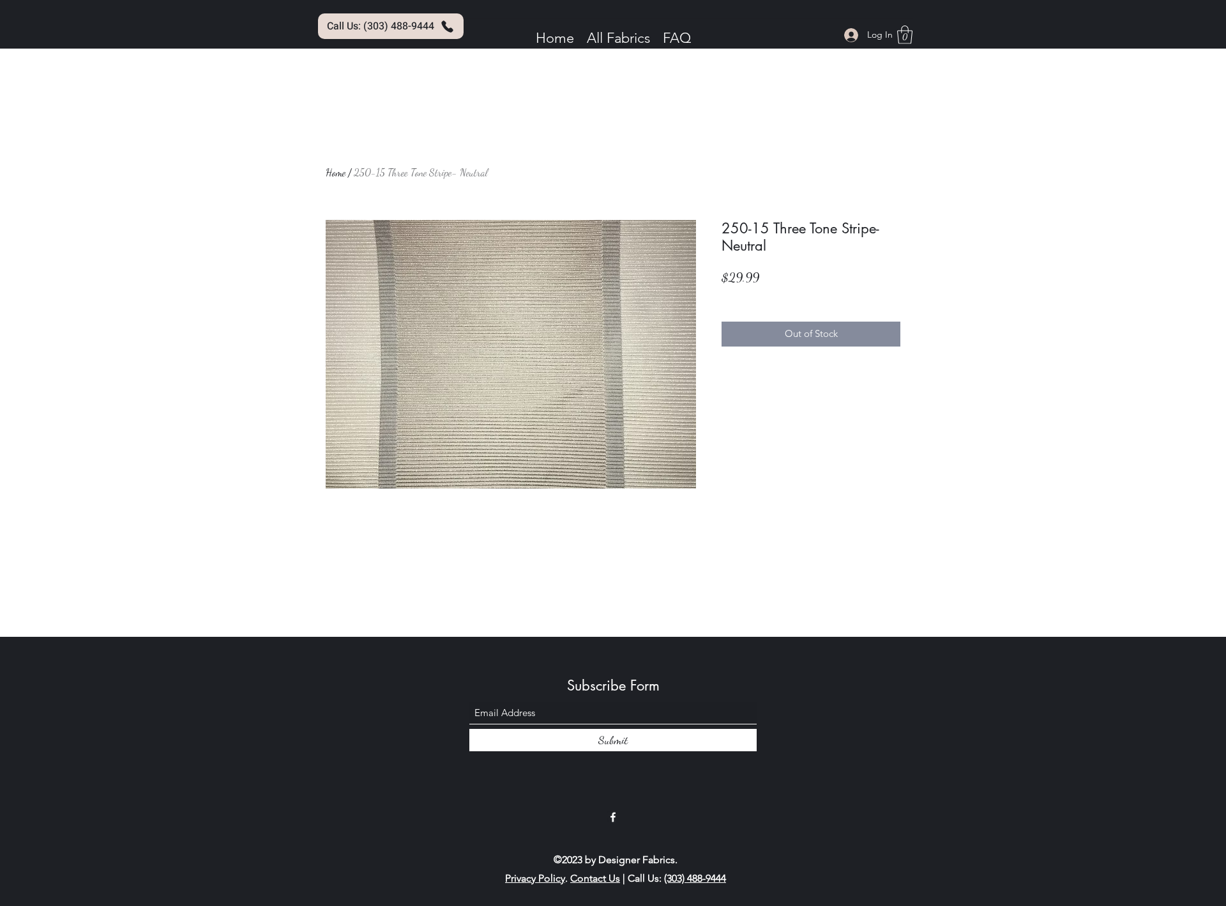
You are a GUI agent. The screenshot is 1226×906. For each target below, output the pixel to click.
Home (335, 172)
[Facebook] (613, 817)
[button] (904, 35)
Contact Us (595, 878)
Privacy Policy (535, 878)
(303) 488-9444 (695, 878)
